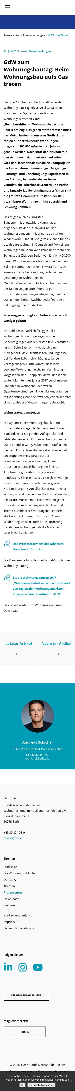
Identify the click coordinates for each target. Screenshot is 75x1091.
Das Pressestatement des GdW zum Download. (38, 546)
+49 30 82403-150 (37, 755)
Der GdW (10, 880)
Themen (9, 886)
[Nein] (70, 1081)
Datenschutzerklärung (19, 928)
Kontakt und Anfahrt (18, 915)
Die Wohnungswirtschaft (21, 873)
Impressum (11, 922)
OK (22, 1084)
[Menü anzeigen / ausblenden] (7, 7)
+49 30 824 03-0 (14, 833)
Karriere (9, 905)
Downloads (11, 899)
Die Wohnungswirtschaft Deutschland (48, 7)
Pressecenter (12, 35)
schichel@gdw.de (37, 758)
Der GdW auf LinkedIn (8, 966)
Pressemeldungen (34, 35)
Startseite (10, 867)
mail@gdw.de (13, 838)
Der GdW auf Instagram (22, 967)
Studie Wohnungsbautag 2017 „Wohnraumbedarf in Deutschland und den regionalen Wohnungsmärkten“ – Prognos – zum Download (41, 586)
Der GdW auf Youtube (37, 967)
